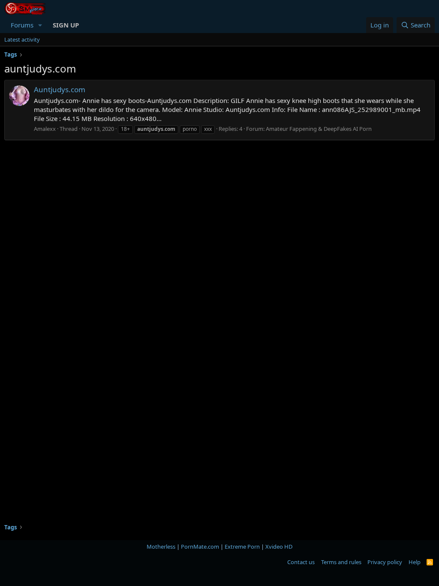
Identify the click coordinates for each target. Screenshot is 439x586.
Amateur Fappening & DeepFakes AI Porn (319, 129)
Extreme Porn (242, 546)
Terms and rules (341, 562)
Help (415, 562)
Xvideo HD (278, 546)
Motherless (161, 546)
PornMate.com (200, 546)
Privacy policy (384, 562)
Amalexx (45, 129)
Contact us (301, 562)
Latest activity (22, 39)
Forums (22, 25)
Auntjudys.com (59, 89)
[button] (40, 25)
